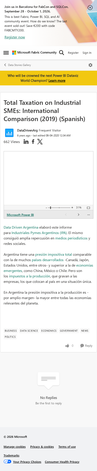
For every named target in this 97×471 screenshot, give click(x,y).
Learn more (56, 80)
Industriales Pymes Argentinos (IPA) (39, 232)
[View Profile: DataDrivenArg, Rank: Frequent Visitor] (9, 132)
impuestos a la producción (29, 276)
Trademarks (11, 455)
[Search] (61, 52)
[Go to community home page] (34, 53)
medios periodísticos (71, 238)
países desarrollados (48, 259)
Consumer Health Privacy (62, 462)
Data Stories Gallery (19, 65)
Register (73, 52)
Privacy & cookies (42, 446)
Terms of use (67, 446)
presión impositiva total (53, 254)
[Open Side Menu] (6, 52)
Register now (15, 37)
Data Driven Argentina (21, 227)
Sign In (87, 52)
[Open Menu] (90, 65)
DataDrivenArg (27, 130)
